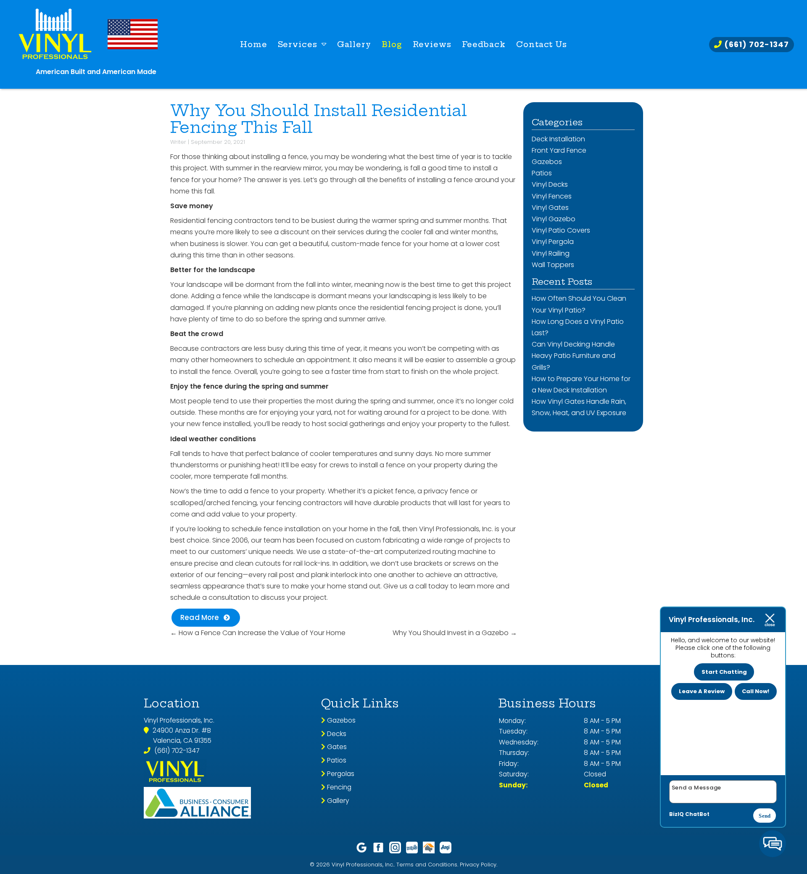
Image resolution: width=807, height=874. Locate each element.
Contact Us (541, 44)
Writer (178, 142)
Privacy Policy (478, 865)
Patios (542, 173)
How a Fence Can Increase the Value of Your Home (257, 633)
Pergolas (339, 773)
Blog (392, 44)
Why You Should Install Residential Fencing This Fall (318, 119)
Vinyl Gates (550, 207)
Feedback (484, 44)
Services (297, 44)
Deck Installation (558, 139)
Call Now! (755, 691)
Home (253, 44)
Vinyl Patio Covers (561, 230)
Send (764, 816)
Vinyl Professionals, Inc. (456, 529)
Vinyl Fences (552, 196)
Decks (335, 733)
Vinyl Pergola (553, 241)
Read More (199, 617)
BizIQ (676, 814)
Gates (336, 746)
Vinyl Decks (550, 184)
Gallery (354, 44)
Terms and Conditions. (427, 865)
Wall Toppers (553, 265)
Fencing (338, 787)
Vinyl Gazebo (553, 219)
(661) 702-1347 (755, 44)
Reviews (432, 44)
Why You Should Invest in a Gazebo (455, 633)
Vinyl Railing (551, 253)
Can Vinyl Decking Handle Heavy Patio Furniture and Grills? (573, 355)
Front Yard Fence (559, 150)
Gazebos (547, 162)
